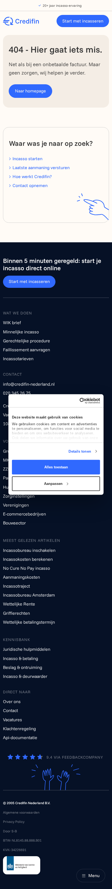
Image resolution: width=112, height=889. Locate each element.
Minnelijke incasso (21, 331)
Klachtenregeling (19, 728)
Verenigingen (16, 505)
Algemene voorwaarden (21, 812)
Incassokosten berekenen (28, 559)
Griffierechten (16, 613)
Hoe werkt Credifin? (32, 176)
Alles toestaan (56, 467)
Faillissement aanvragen (26, 349)
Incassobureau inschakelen (29, 550)
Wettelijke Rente (19, 604)
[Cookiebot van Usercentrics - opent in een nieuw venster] (77, 401)
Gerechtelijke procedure (26, 340)
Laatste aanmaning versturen (41, 167)
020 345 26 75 (17, 393)
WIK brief (12, 322)
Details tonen (80, 451)
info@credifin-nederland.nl (29, 384)
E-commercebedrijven (24, 514)
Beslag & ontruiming (22, 667)
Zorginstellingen (19, 496)
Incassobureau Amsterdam (29, 595)
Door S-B (10, 831)
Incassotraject (16, 586)
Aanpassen (53, 483)
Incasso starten (27, 158)
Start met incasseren (82, 21)
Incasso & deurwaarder (25, 676)
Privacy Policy (13, 821)
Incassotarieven (18, 358)
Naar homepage (30, 91)
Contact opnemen (30, 185)
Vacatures (12, 719)
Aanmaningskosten (21, 577)
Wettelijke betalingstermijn (29, 622)
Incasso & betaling (20, 658)
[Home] (21, 21)
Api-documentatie (20, 737)
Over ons (12, 701)
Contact (10, 710)
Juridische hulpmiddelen (26, 649)
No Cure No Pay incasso (26, 568)
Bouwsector (14, 523)
